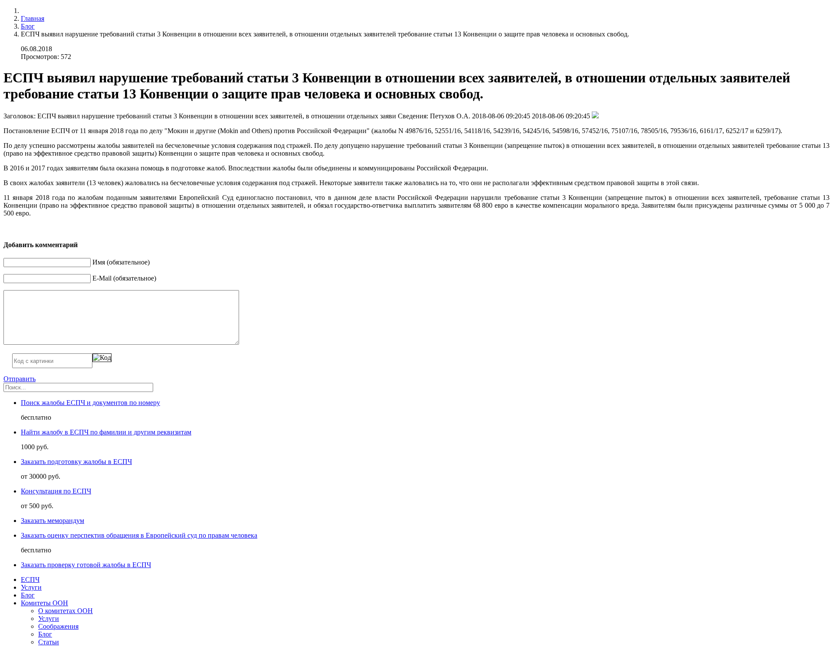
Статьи (48, 642)
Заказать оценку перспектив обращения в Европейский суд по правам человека (139, 535)
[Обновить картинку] (102, 357)
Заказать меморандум (52, 520)
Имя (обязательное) (121, 262)
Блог (28, 26)
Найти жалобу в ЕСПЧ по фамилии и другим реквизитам (106, 432)
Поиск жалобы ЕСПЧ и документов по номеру (90, 402)
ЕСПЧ (30, 579)
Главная (32, 18)
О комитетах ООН (65, 610)
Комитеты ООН (44, 603)
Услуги (31, 587)
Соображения (58, 626)
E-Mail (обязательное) (124, 278)
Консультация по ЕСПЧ (56, 491)
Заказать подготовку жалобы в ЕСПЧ (76, 461)
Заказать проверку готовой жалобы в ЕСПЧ (86, 564)
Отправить (19, 378)
